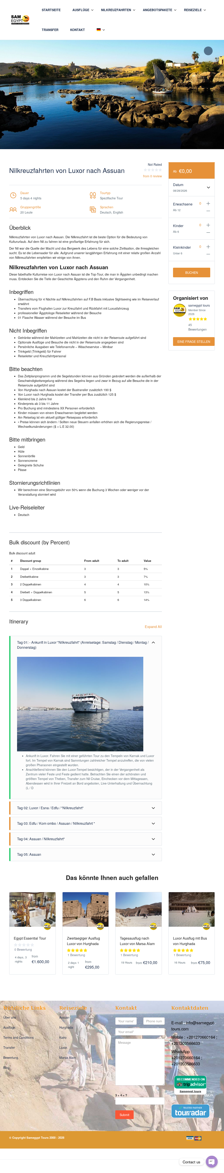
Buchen (191, 272)
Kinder (178, 225)
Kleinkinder (182, 247)
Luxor (63, 1047)
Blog (6, 1068)
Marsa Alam (67, 1058)
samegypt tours (199, 305)
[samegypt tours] (47, 926)
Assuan (64, 1017)
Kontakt (77, 30)
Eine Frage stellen (193, 341)
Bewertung (10, 1058)
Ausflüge (80, 10)
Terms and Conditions (18, 1037)
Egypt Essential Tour (30, 938)
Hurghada (66, 1027)
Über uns (9, 1017)
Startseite (51, 10)
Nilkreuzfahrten (116, 10)
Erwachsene (182, 204)
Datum (178, 184)
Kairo (62, 1037)
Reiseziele (193, 10)
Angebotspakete (157, 10)
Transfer (50, 30)
